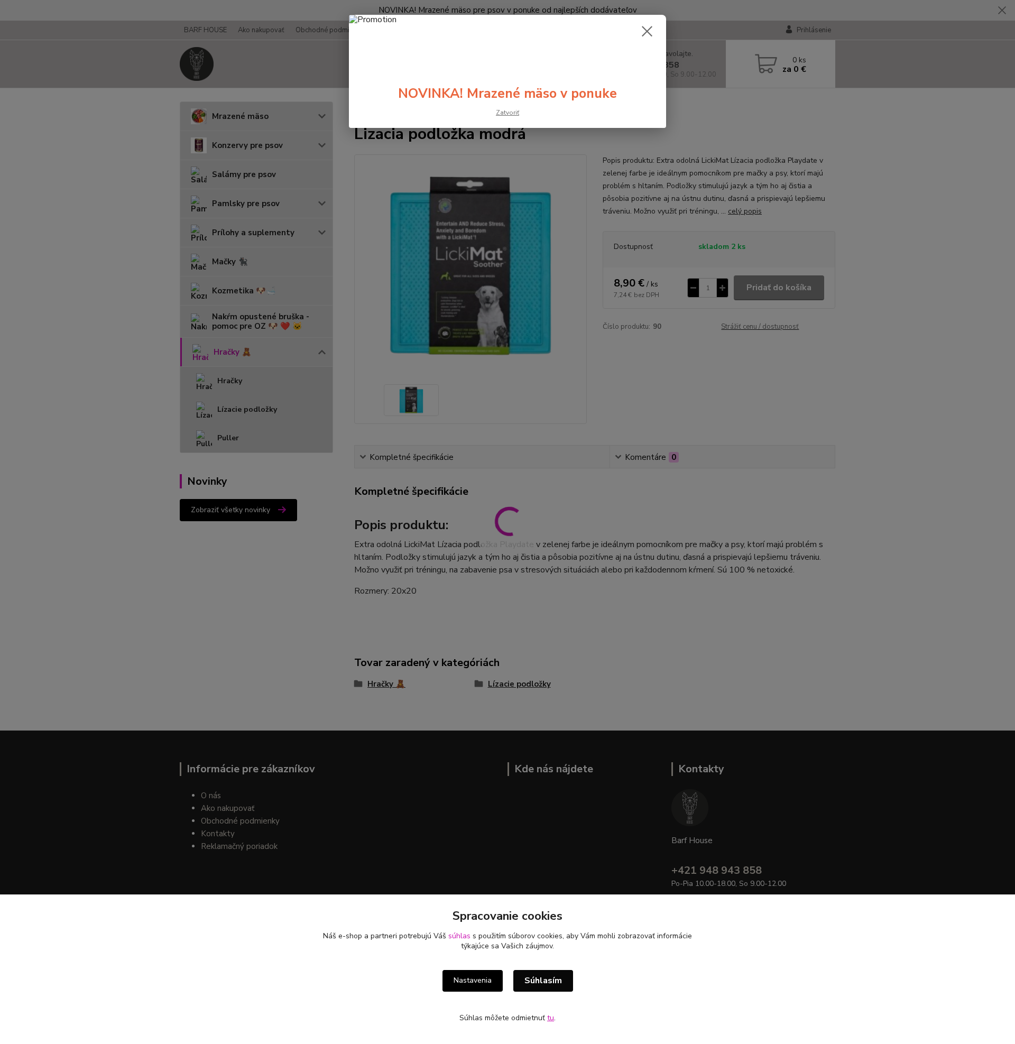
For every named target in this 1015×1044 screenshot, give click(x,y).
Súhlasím (543, 980)
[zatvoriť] (647, 31)
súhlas (459, 936)
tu (550, 1018)
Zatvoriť (507, 112)
